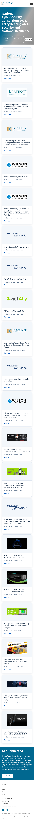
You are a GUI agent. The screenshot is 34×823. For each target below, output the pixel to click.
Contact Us (7, 776)
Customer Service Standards (9, 806)
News (3, 789)
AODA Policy (5, 803)
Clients (3, 787)
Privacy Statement (7, 798)
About (3, 794)
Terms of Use (5, 801)
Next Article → (18, 39)
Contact (4, 792)
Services (4, 784)
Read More (6, 39)
